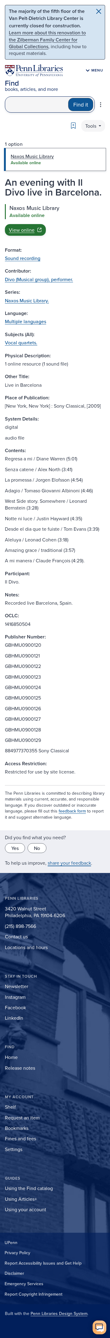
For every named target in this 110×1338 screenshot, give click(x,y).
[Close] (99, 11)
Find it (80, 104)
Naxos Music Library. (27, 300)
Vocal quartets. (21, 342)
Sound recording (22, 258)
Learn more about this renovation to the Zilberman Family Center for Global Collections (47, 39)
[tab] (55, 159)
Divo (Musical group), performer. (39, 279)
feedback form (72, 811)
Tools (91, 125)
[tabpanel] (55, 219)
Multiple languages (25, 321)
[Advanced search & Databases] (100, 104)
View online (22, 230)
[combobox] (37, 104)
